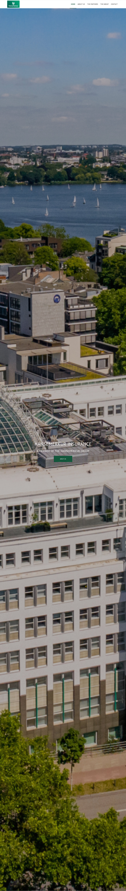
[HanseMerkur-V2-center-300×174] (13, 4)
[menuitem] (73, 4)
